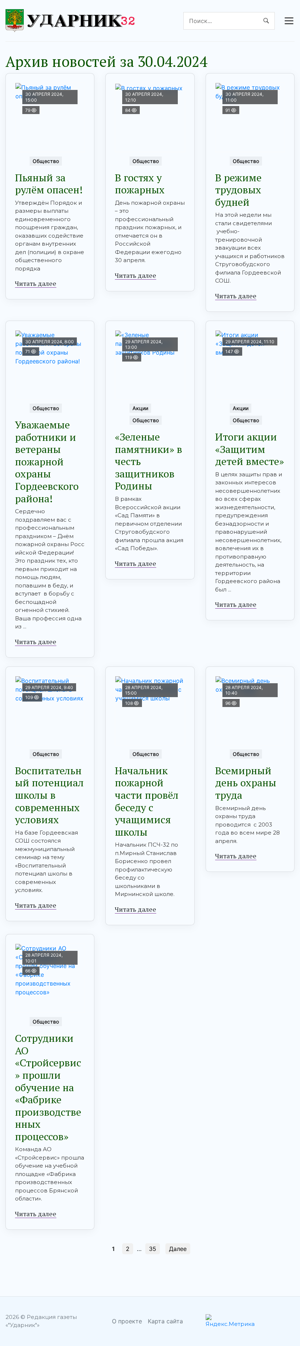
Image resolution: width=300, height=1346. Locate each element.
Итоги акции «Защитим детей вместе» (249, 449)
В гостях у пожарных (140, 184)
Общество (46, 161)
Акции (140, 408)
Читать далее (35, 283)
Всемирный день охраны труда (245, 783)
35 (152, 1248)
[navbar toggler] (289, 20)
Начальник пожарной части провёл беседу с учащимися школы (147, 801)
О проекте (127, 1321)
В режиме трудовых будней (238, 190)
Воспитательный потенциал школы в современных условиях (49, 795)
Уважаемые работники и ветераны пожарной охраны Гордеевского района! (47, 461)
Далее (178, 1248)
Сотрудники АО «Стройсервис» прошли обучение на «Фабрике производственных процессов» (48, 1087)
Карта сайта (165, 1321)
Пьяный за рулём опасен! (49, 184)
